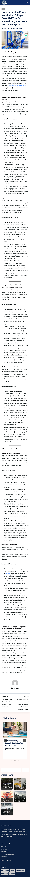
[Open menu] (27, 2)
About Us (3, 846)
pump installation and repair (17, 85)
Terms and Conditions (7, 854)
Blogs (3, 9)
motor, (8, 573)
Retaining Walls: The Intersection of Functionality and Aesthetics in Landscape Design (22, 703)
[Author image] (6, 749)
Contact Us (4, 849)
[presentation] (15, 730)
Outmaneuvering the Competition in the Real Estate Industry (14, 743)
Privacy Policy (5, 851)
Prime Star (11, 748)
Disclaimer (4, 856)
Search (25, 770)
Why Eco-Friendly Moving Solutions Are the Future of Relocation (7, 702)
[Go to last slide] (5, 740)
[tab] (11, 760)
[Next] (24, 740)
